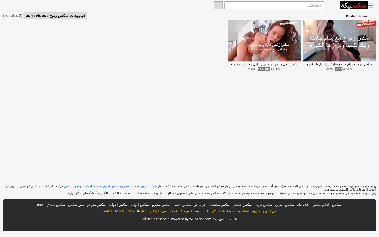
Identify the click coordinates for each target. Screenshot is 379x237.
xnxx (40, 204)
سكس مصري (130, 186)
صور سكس (71, 186)
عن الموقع (269, 211)
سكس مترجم (96, 204)
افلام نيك (303, 204)
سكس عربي (149, 186)
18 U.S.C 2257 (124, 211)
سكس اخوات (118, 204)
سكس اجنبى (182, 204)
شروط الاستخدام (249, 211)
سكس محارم (161, 204)
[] (218, 5)
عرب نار (199, 204)
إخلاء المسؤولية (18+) (164, 211)
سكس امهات (92, 186)
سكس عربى (263, 204)
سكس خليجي (242, 204)
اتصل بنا (142, 211)
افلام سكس (320, 204)
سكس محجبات (219, 204)
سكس (336, 204)
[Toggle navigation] (372, 4)
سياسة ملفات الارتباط (221, 211)
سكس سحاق (56, 204)
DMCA (107, 211)
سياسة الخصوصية (192, 211)
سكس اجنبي (111, 186)
